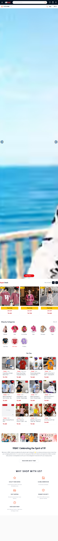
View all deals (47, 282)
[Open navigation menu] (2, 2)
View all (55, 321)
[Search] (45, 2)
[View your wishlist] (50, 2)
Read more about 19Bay (29, 460)
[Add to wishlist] (13, 368)
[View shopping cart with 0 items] (53, 2)
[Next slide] (56, 142)
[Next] (56, 282)
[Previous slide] (2, 142)
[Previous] (53, 282)
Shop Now (17, 275)
